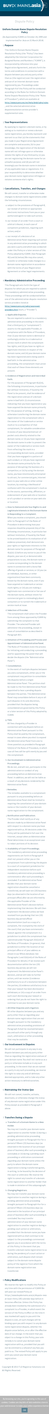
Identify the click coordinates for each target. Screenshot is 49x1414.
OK (24, 1410)
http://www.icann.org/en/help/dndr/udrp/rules (26, 102)
